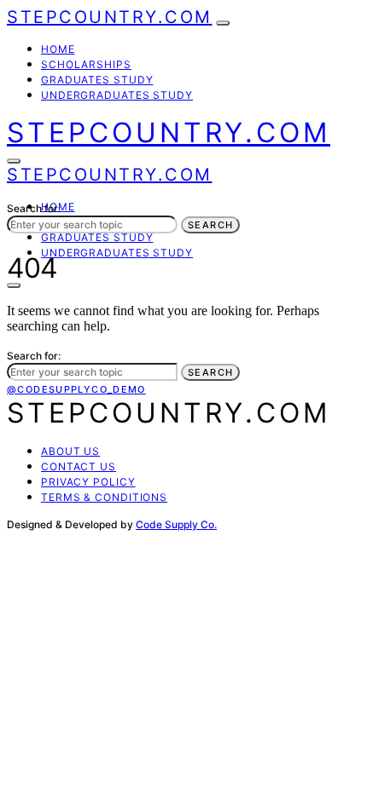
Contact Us (78, 466)
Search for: (34, 208)
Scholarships (86, 64)
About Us (70, 451)
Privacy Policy (88, 481)
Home (58, 49)
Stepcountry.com (110, 17)
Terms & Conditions (104, 497)
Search (210, 225)
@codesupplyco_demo (76, 389)
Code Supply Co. (176, 524)
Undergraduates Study (117, 95)
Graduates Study (97, 79)
